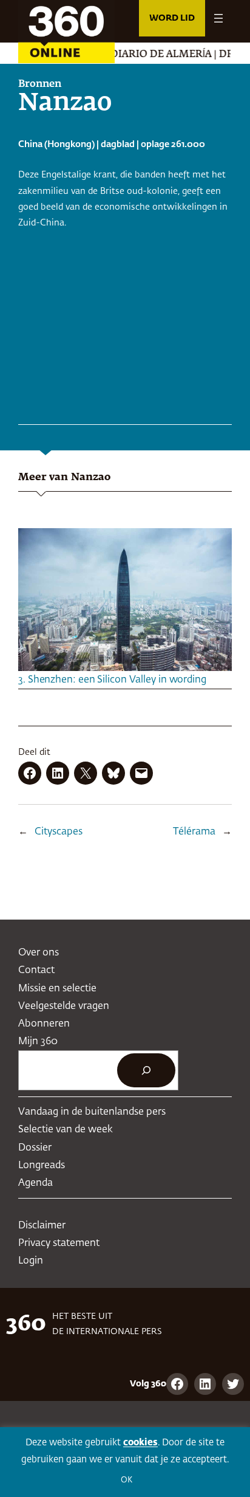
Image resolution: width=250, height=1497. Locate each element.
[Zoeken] (146, 1070)
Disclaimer (42, 1225)
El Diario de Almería (143, 55)
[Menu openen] (218, 18)
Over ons (38, 953)
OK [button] (126, 1480)
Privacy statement (59, 1243)
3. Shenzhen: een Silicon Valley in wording (112, 680)
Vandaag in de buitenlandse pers (92, 1112)
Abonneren (44, 1024)
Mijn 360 (38, 1041)
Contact (36, 970)
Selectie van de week (65, 1129)
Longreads (41, 1165)
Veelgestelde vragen (63, 1006)
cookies (140, 1442)
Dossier (35, 1148)
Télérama (194, 832)
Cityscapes (59, 832)
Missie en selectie (57, 988)
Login (30, 1261)
